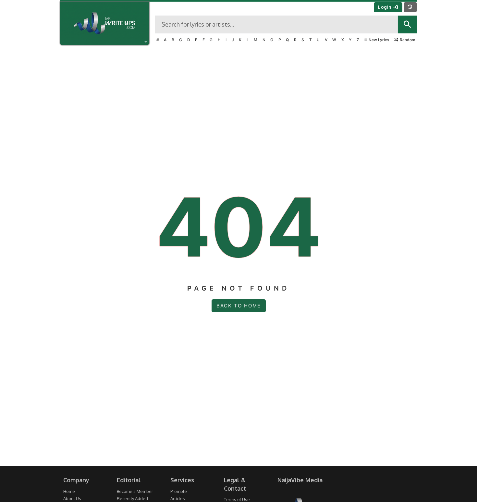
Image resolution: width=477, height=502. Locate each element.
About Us (72, 498)
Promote (178, 491)
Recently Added (132, 498)
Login (385, 7)
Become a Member (135, 491)
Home (69, 491)
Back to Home (238, 306)
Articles (177, 498)
